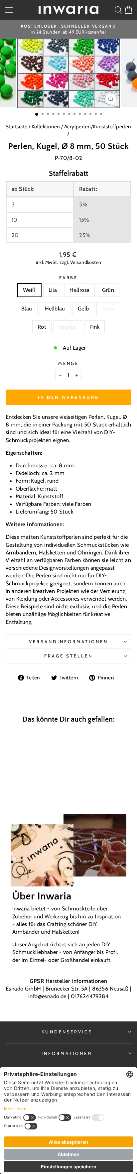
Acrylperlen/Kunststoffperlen (97, 126)
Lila (53, 290)
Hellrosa (79, 290)
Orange (67, 326)
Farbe (68, 277)
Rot (42, 326)
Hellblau (55, 308)
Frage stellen (68, 655)
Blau (26, 308)
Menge (68, 363)
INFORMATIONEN (67, 1053)
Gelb (83, 308)
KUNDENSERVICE (67, 1031)
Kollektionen (46, 126)
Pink (94, 326)
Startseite (17, 126)
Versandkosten (85, 262)
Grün (108, 290)
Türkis (109, 308)
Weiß (29, 290)
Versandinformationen (68, 641)
